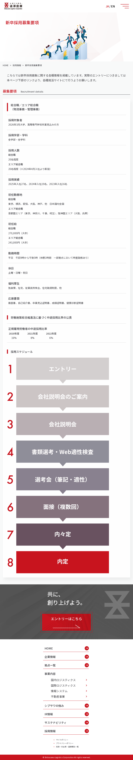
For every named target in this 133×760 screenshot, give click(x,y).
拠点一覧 (50, 665)
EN (113, 6)
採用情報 (50, 731)
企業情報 (50, 657)
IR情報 (49, 714)
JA (107, 6)
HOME (49, 648)
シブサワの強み (54, 706)
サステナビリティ (55, 722)
